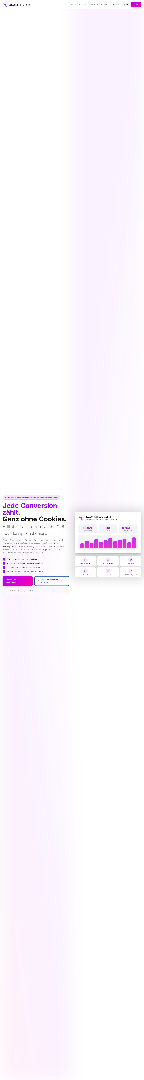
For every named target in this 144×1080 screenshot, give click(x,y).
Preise (92, 4)
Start (73, 4)
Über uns (115, 4)
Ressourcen (102, 4)
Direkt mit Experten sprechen (49, 580)
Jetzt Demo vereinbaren (11, 580)
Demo (136, 4)
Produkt (81, 4)
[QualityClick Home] (16, 4)
